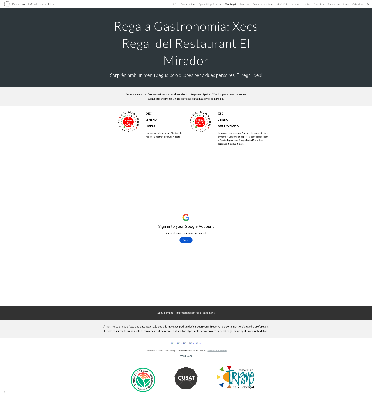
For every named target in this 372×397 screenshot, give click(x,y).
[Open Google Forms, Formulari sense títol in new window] (264, 158)
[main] (186, 47)
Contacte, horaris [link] (261, 4)
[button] (368, 4)
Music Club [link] (282, 4)
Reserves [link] (244, 4)
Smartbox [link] (319, 4)
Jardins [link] (306, 4)
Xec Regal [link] (230, 4)
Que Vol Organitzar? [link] (208, 4)
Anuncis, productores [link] (338, 4)
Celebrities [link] (357, 4)
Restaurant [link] (186, 4)
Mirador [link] (295, 4)
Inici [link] (175, 4)
